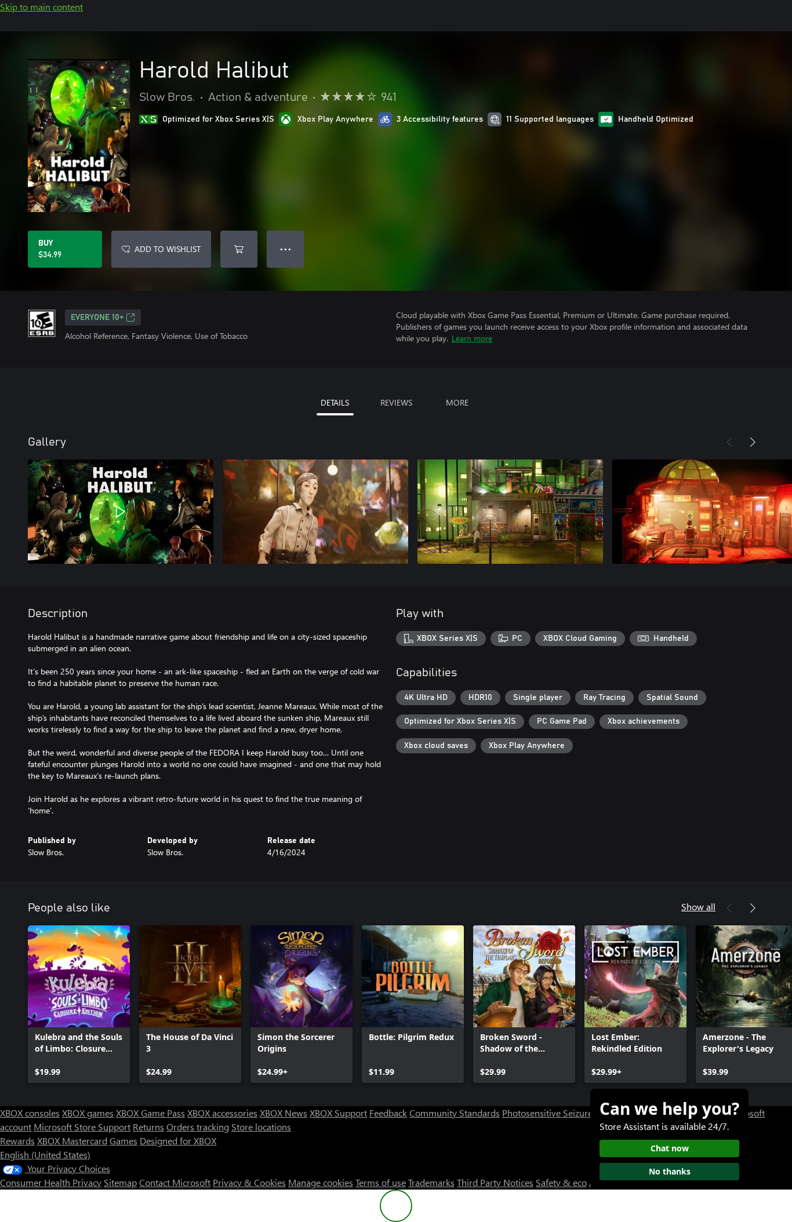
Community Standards (454, 1113)
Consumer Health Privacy (50, 1182)
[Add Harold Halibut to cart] (238, 249)
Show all (698, 906)
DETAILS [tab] (335, 402)
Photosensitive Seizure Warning (566, 1113)
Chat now (670, 1148)
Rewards (17, 1141)
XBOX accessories (222, 1113)
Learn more (472, 338)
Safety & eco (561, 1182)
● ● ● (285, 249)
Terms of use (380, 1182)
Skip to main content (41, 7)
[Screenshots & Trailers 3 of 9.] (510, 511)
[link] (79, 1004)
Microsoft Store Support (82, 1127)
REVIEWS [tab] (396, 402)
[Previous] (729, 442)
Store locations (261, 1127)
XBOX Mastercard (72, 1141)
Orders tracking (197, 1127)
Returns (148, 1127)
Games (123, 1141)
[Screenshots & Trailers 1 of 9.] (120, 511)
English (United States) (45, 1154)
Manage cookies (320, 1182)
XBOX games (88, 1113)
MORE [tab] (457, 402)
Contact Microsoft (174, 1182)
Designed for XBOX (178, 1141)
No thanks (670, 1171)
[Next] (752, 442)
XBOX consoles (30, 1113)
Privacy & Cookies (249, 1182)
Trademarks (431, 1182)
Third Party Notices (495, 1182)
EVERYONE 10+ (97, 317)
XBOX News (283, 1113)
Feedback (388, 1113)
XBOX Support (338, 1113)
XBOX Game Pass (150, 1113)
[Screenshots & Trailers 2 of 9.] (315, 511)
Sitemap (120, 1182)
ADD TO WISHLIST (168, 248)
